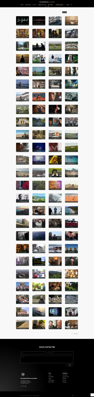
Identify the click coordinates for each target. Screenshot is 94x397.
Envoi (70, 365)
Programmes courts (42, 4)
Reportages (64, 378)
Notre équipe (50, 4)
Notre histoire (28, 4)
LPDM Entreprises (59, 4)
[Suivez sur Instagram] (25, 386)
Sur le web (64, 380)
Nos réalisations (51, 376)
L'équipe (49, 378)
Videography (64, 381)
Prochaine (76, 333)
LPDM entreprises (51, 380)
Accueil (22, 4)
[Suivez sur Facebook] (21, 386)
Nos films (34, 4)
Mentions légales (51, 381)
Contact (67, 4)
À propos (49, 374)
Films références (65, 374)
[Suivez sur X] (23, 386)
